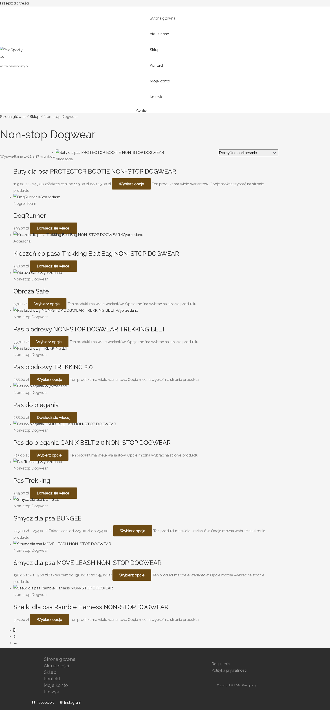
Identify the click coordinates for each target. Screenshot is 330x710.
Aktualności (159, 34)
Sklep (155, 49)
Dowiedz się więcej (53, 228)
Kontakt (156, 65)
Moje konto (160, 81)
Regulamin (220, 663)
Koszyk (156, 97)
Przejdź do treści (14, 3)
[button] (142, 110)
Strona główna (162, 18)
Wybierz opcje (131, 184)
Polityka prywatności (229, 670)
